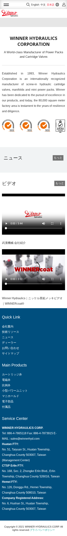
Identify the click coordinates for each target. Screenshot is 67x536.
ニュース (7, 337)
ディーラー (9, 342)
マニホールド (10, 396)
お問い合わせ (10, 348)
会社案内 (7, 326)
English (35, 4)
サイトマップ (10, 353)
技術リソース (10, 331)
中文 (43, 4)
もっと (58, 157)
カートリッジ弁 (12, 374)
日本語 (50, 4)
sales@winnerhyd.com (25, 438)
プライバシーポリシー (42, 529)
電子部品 (7, 401)
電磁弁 (6, 379)
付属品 (6, 406)
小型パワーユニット (15, 390)
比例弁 (6, 385)
